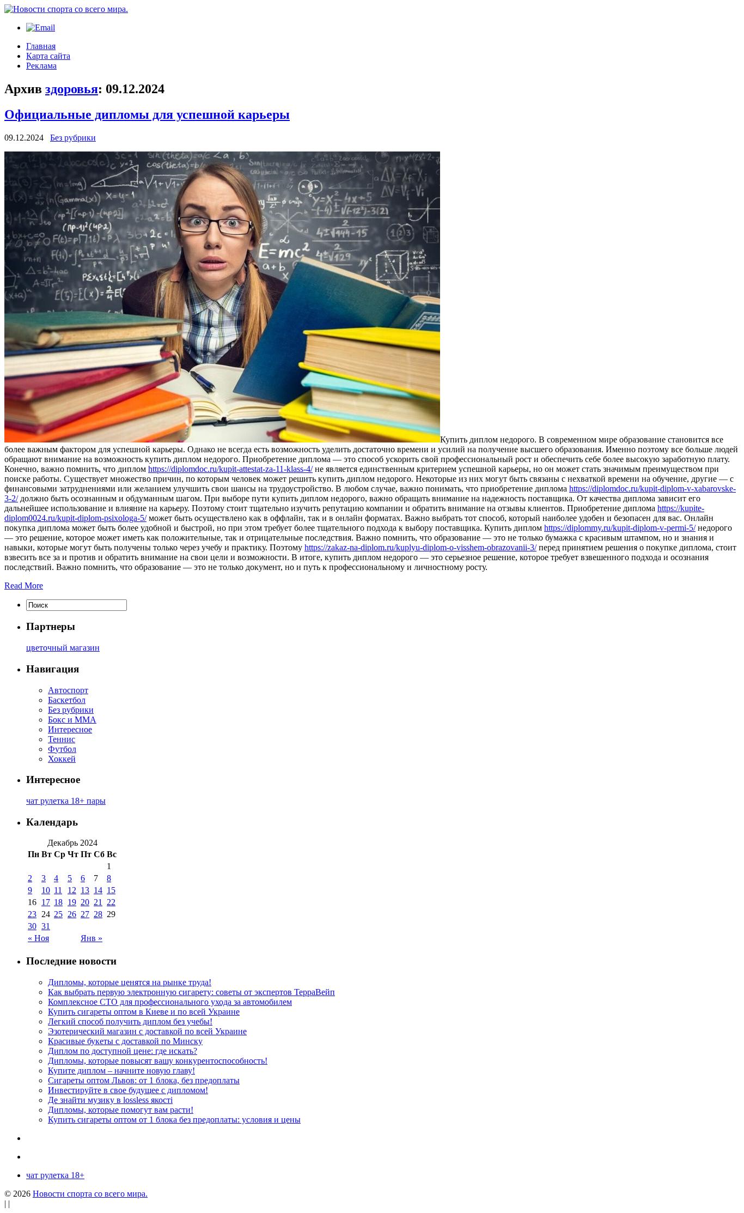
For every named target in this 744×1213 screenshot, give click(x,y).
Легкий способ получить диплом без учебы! (130, 1021)
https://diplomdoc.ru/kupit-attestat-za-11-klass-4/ (230, 469)
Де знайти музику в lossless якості (110, 1100)
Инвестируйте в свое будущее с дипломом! (128, 1090)
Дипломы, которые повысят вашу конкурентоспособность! (157, 1060)
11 (58, 890)
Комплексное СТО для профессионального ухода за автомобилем (170, 1001)
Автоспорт (68, 690)
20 (85, 902)
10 (45, 890)
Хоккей (62, 758)
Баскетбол (67, 700)
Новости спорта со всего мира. (90, 1193)
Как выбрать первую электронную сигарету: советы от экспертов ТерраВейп (191, 992)
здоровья (71, 89)
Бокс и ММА (72, 719)
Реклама (41, 65)
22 (111, 902)
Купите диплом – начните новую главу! (121, 1070)
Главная (41, 46)
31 (45, 926)
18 (58, 902)
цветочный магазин (63, 647)
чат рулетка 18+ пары (66, 800)
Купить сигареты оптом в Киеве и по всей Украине (144, 1011)
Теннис (61, 739)
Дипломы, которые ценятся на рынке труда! (129, 982)
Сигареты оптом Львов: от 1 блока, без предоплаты (144, 1080)
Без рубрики (73, 137)
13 (85, 890)
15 (111, 890)
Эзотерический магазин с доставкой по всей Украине (147, 1031)
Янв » (91, 938)
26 (72, 914)
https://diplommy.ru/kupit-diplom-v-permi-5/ (620, 527)
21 (98, 902)
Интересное (70, 729)
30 (32, 926)
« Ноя (38, 938)
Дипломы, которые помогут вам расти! (120, 1109)
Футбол (62, 749)
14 (98, 890)
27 (85, 914)
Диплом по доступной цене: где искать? (122, 1051)
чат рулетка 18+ (55, 1175)
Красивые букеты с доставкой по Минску (125, 1041)
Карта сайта (48, 55)
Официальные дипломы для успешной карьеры (147, 114)
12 (72, 890)
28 (98, 914)
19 (72, 902)
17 (45, 902)
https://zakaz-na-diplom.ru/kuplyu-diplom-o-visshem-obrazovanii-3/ (420, 547)
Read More (23, 585)
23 (32, 914)
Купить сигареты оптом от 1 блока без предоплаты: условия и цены (174, 1119)
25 (58, 914)
